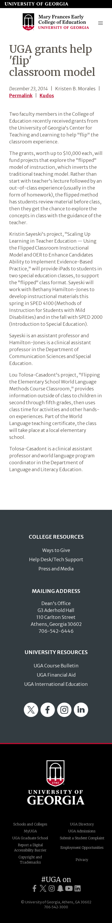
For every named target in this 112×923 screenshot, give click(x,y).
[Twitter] (31, 715)
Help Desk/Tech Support (56, 559)
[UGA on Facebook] (34, 888)
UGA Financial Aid (56, 675)
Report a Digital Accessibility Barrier (30, 847)
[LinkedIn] (81, 715)
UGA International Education (56, 684)
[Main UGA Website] (36, 4)
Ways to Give (56, 550)
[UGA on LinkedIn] (77, 888)
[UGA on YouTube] (69, 888)
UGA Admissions (81, 831)
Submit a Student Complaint (82, 838)
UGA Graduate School (30, 838)
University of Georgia (56, 782)
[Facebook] (47, 715)
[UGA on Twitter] (43, 888)
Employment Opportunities (81, 847)
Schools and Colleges (30, 824)
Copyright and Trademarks (30, 859)
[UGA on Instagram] (51, 888)
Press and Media (56, 569)
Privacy (82, 860)
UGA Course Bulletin (56, 666)
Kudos (47, 95)
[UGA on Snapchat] (60, 888)
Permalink (20, 95)
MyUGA (30, 831)
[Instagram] (64, 715)
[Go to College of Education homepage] (56, 30)
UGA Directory (82, 824)
